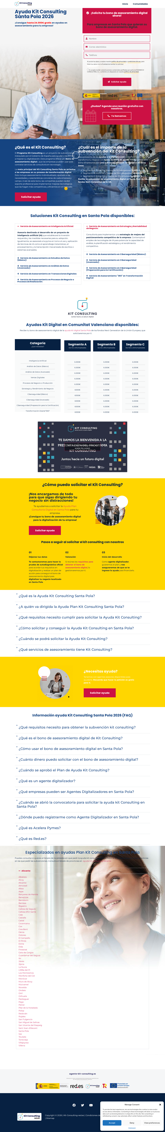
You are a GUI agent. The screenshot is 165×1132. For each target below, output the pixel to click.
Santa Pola (24, 1031)
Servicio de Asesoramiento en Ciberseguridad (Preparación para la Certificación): (111, 269)
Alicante (26, 870)
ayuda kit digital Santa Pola (78, 330)
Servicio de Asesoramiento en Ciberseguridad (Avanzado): (111, 261)
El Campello (24, 938)
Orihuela (23, 996)
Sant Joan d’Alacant (28, 1028)
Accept (112, 1123)
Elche (21, 944)
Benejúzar (23, 897)
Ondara (22, 990)
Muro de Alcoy (25, 981)
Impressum (132, 1128)
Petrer (22, 1005)
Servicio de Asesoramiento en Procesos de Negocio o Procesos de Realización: (45, 280)
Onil (20, 993)
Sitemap (50, 1118)
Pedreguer (24, 999)
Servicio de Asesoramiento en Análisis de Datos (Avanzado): (43, 267)
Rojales (22, 1016)
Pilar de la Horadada (28, 1008)
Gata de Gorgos (26, 952)
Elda (21, 947)
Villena (22, 1045)
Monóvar (23, 979)
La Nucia (23, 967)
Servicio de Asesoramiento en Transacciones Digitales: (48, 273)
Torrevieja (23, 1040)
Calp (21, 915)
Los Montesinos (26, 973)
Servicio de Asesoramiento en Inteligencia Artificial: (47, 226)
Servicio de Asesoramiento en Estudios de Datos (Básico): (43, 259)
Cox (20, 926)
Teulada (22, 1037)
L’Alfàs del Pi (24, 970)
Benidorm (23, 900)
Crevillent (23, 929)
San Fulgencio (25, 1019)
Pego (21, 1002)
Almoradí (23, 886)
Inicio (125, 4)
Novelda (23, 987)
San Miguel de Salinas (29, 1022)
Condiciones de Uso (95, 1115)
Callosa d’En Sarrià (27, 912)
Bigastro (23, 906)
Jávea (21, 961)
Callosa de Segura (27, 909)
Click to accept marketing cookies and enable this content (82, 446)
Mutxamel (24, 984)
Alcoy (21, 880)
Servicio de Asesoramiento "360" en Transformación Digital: (114, 276)
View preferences (152, 1123)
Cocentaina (24, 923)
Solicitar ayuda (118, 81)
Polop (21, 1011)
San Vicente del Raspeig (30, 1025)
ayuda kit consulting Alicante (97, 861)
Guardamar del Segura (29, 955)
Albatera (23, 877)
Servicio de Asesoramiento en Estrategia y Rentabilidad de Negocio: (116, 227)
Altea (21, 888)
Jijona (21, 964)
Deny (132, 1123)
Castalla (22, 918)
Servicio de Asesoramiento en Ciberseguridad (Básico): (117, 254)
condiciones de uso (134, 61)
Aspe (21, 891)
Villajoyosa (24, 1043)
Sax (20, 1034)
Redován (23, 1013)
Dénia (21, 932)
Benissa (22, 903)
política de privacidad (118, 61)
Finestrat (23, 950)
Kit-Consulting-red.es (74, 1115)
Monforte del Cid (27, 976)
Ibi (20, 958)
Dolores (22, 935)
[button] (160, 1104)
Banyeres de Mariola (28, 894)
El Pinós (22, 941)
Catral (21, 920)
